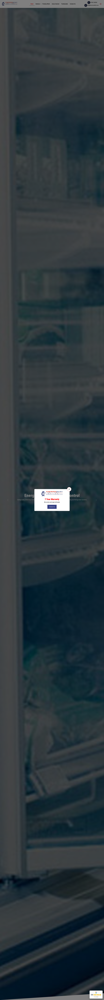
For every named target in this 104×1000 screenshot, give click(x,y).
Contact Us (52, 507)
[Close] (69, 489)
